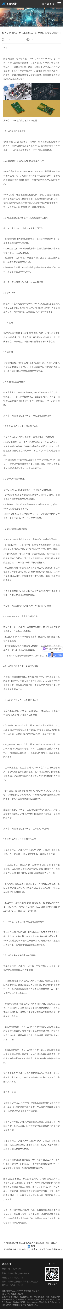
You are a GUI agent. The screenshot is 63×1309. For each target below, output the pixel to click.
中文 (42, 4)
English (50, 4)
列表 (33, 1246)
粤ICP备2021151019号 (12, 1294)
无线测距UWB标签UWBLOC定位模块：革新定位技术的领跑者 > (31, 1249)
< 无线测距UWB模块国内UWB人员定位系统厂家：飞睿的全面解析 (31, 1243)
